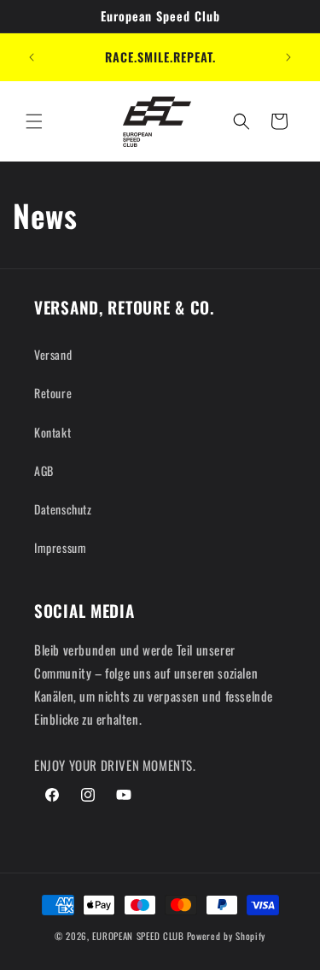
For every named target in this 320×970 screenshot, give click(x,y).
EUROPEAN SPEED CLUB (137, 936)
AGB (44, 470)
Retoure (53, 393)
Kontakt (52, 432)
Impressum (60, 547)
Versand (53, 354)
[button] (34, 121)
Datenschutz (63, 509)
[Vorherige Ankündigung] (31, 57)
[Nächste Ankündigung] (288, 57)
